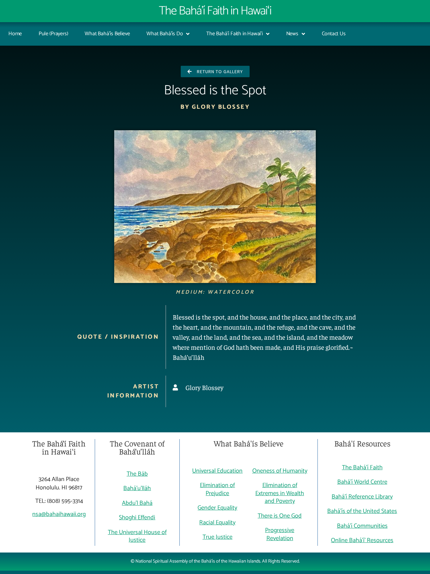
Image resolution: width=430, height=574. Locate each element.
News (292, 33)
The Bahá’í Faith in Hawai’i (234, 33)
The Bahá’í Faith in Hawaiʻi (215, 11)
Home (15, 33)
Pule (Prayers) (53, 33)
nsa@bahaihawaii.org (59, 514)
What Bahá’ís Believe (107, 33)
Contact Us (334, 33)
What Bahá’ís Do (164, 33)
